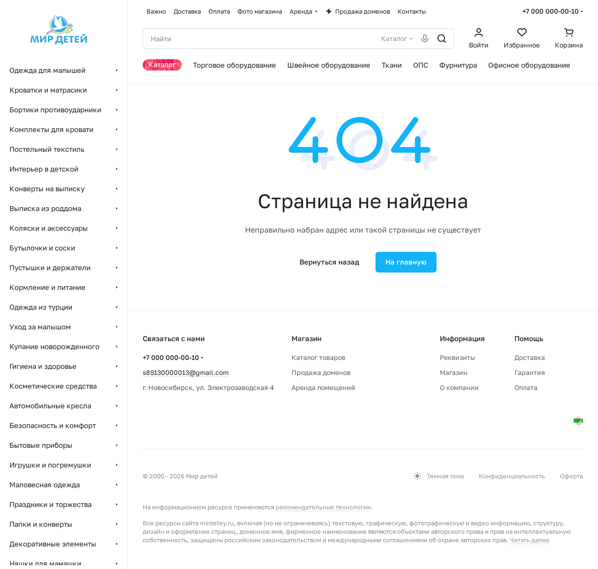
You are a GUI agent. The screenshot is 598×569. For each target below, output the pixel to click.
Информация (462, 338)
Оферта (571, 476)
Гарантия (529, 372)
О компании (459, 387)
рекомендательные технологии (323, 507)
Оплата (525, 387)
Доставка (529, 357)
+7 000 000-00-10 (550, 11)
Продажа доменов (321, 372)
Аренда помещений (323, 387)
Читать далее (530, 540)
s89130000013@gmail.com (186, 372)
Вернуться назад (329, 261)
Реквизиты (457, 357)
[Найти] (441, 38)
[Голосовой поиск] (424, 38)
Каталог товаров (318, 357)
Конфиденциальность (512, 476)
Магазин (454, 372)
